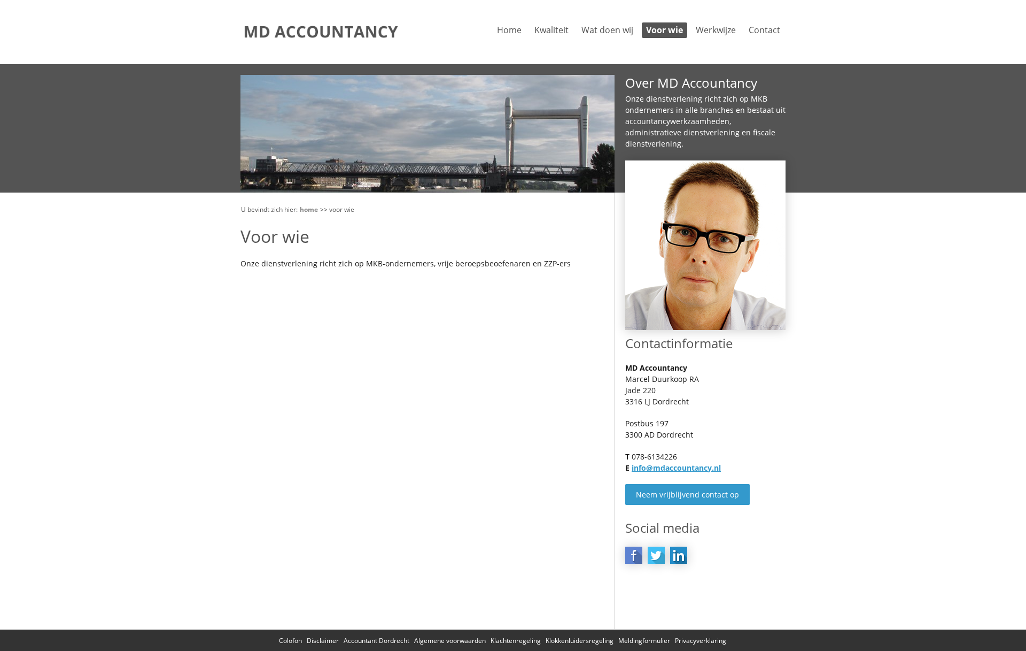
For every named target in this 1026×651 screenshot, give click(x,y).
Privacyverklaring (700, 640)
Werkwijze (716, 30)
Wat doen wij (607, 30)
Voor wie (664, 30)
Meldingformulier (644, 640)
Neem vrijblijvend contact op (687, 494)
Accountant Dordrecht (376, 640)
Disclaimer (323, 640)
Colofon (290, 640)
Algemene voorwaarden (450, 640)
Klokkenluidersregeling (579, 640)
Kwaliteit (551, 30)
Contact (764, 30)
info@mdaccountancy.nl (676, 468)
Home (509, 30)
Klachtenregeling (516, 640)
